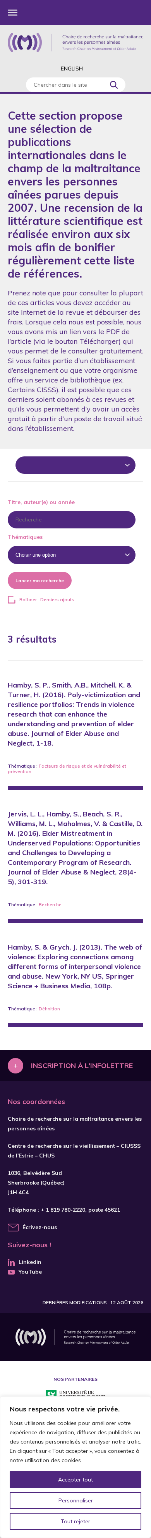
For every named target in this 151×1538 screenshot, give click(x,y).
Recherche (50, 904)
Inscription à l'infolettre (82, 1065)
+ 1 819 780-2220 (63, 1209)
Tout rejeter (75, 1521)
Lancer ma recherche (39, 580)
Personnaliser (75, 1500)
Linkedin (30, 1262)
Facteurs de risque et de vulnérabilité (80, 766)
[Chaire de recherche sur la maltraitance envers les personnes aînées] (75, 42)
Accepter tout (75, 1479)
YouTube (30, 1271)
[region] (75, 1467)
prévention (19, 771)
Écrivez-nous (39, 1227)
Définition (49, 1009)
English (72, 68)
